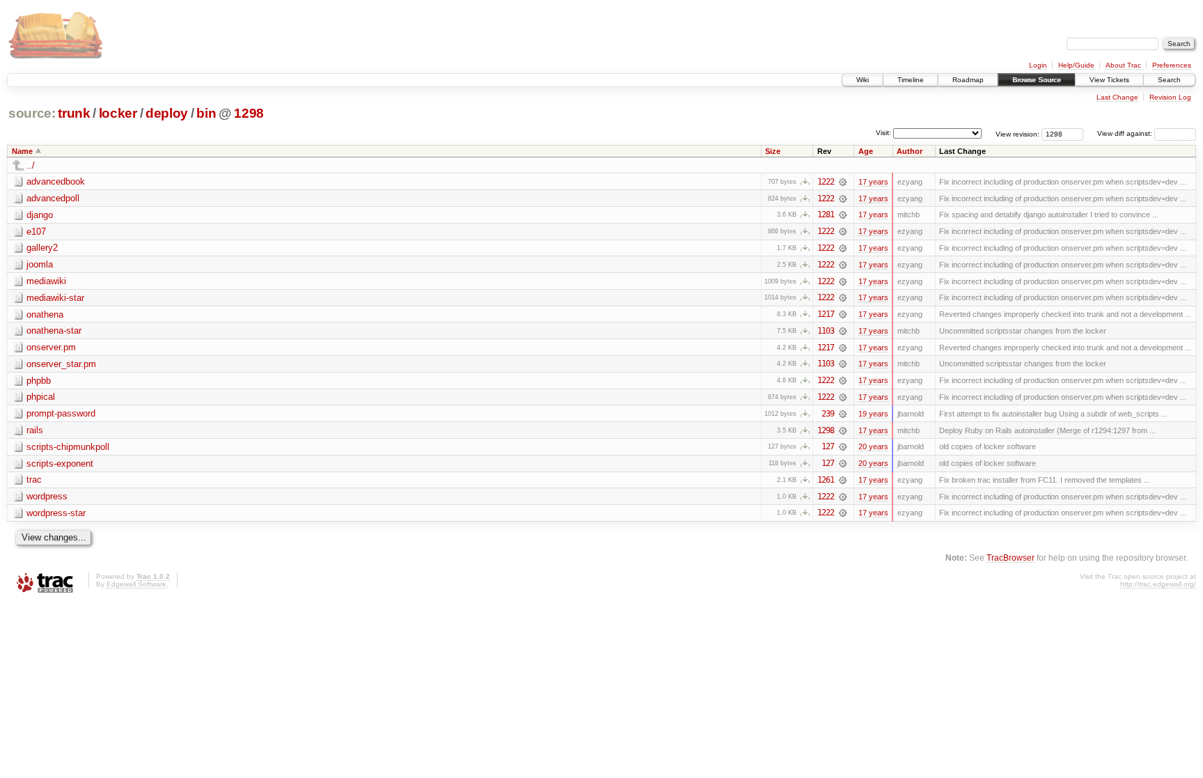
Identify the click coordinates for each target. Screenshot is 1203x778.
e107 (36, 231)
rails (34, 430)
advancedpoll (52, 198)
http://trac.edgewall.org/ (1158, 584)
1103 (825, 331)
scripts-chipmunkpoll (67, 447)
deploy (167, 113)
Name (22, 151)
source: (32, 113)
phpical (40, 396)
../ (30, 165)
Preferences (1171, 65)
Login (1038, 65)
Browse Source (1036, 80)
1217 (825, 314)
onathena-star (53, 330)
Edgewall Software (136, 584)
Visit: (883, 133)
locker (118, 113)
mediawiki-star (55, 298)
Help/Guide (1076, 65)
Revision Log (1170, 97)
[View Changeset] (843, 182)
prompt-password (60, 413)
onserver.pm (51, 347)
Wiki (862, 80)
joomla (39, 264)
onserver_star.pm (61, 364)
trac (34, 479)
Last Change (1117, 97)
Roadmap (968, 80)
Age (865, 151)
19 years (873, 414)
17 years (873, 182)
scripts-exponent (59, 463)
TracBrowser (1010, 557)
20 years (873, 446)
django (39, 215)
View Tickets (1109, 80)
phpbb (38, 380)
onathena (44, 314)
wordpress (47, 496)
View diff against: (1125, 133)
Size (772, 151)
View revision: (1017, 133)
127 (827, 446)
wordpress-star (56, 513)
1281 (825, 214)
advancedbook (55, 181)
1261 (825, 480)
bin (206, 113)
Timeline (910, 80)
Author (909, 151)
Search (1169, 80)
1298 (249, 113)
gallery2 (42, 247)
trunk (74, 113)
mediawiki (46, 281)
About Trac (1123, 65)
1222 (825, 182)
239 (827, 414)
